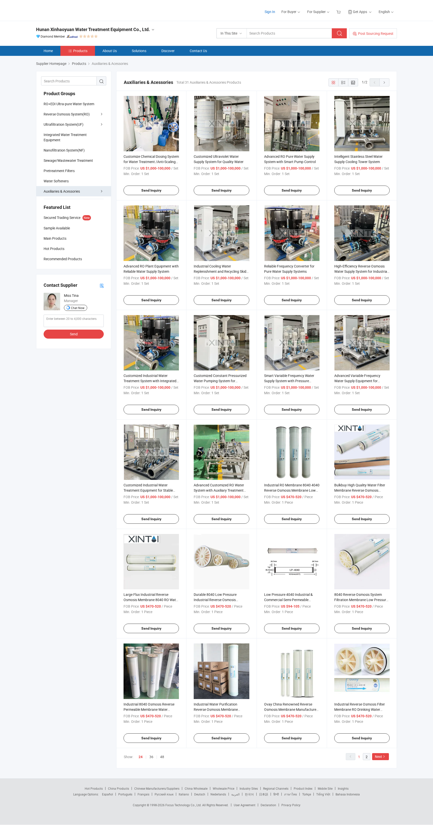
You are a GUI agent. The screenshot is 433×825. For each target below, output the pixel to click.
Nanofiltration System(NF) (64, 150)
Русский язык (164, 794)
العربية (235, 794)
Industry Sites (249, 788)
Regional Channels (275, 788)
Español (107, 794)
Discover (168, 50)
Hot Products (94, 788)
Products (80, 50)
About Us (109, 50)
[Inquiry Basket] (339, 11)
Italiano (184, 794)
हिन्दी (276, 794)
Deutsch (199, 794)
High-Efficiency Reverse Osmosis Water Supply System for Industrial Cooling (361, 271)
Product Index (303, 788)
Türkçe (306, 794)
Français (143, 794)
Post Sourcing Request (375, 33)
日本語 (263, 794)
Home (48, 50)
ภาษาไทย (290, 794)
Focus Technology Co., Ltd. (183, 805)
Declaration (268, 805)
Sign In (270, 11)
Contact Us (198, 50)
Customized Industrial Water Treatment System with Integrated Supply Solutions (150, 380)
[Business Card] (102, 285)
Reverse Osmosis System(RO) (67, 114)
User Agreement (244, 805)
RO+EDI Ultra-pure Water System (69, 103)
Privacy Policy (290, 805)
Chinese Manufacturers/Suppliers (156, 788)
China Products (118, 788)
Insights (343, 788)
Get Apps (360, 11)
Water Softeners (56, 181)
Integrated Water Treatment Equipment (65, 137)
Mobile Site (325, 788)
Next (378, 756)
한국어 (249, 794)
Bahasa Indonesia (348, 794)
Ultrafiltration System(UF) (63, 124)
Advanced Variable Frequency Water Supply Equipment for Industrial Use (357, 380)
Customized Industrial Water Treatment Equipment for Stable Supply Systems (148, 490)
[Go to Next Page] (384, 82)
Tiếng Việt (323, 794)
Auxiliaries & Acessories (62, 191)
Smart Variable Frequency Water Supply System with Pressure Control (289, 380)
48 (162, 756)
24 (141, 757)
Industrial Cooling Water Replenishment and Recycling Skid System (220, 271)
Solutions (139, 50)
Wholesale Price (223, 788)
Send (74, 334)
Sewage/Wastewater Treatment (68, 160)
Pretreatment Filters (59, 170)
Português (125, 794)
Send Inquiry (151, 190)
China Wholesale (196, 788)
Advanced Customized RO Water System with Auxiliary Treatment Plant (219, 490)
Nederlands (218, 794)
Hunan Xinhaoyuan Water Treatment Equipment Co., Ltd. (93, 29)
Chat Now (77, 308)
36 (151, 756)
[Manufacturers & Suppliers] (68, 10)
